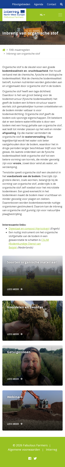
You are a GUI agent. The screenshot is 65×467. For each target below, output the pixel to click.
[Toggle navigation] (60, 14)
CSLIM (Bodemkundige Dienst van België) (29, 243)
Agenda (38, 4)
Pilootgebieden (21, 4)
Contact (51, 4)
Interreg (51, 449)
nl (42, 14)
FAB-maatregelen (19, 50)
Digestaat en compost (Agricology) (29, 228)
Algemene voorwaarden (24, 449)
